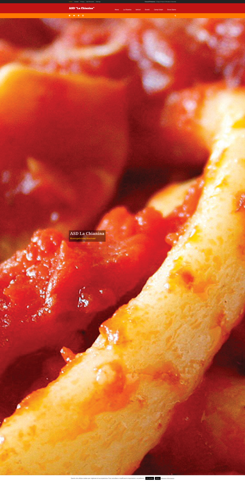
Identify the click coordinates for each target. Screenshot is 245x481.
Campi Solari (158, 9)
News (117, 9)
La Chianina (127, 9)
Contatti (76, 1)
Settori (138, 9)
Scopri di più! (96, 258)
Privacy (82, 1)
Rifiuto (157, 478)
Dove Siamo (171, 9)
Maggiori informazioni (167, 478)
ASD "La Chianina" (81, 8)
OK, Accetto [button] (150, 478)
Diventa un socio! (78, 258)
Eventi (147, 9)
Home (70, 1)
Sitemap (98, 1)
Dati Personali (90, 1)
